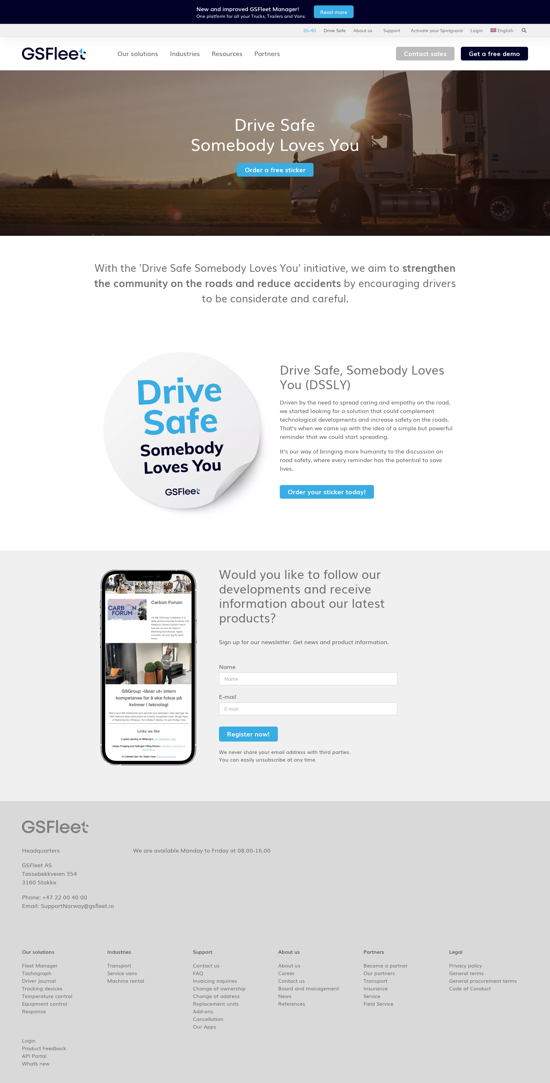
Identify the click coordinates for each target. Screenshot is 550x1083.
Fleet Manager (40, 965)
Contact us (206, 965)
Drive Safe (335, 30)
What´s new (36, 1063)
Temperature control (47, 996)
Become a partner (385, 965)
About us (362, 30)
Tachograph (37, 973)
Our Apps (204, 1026)
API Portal (34, 1055)
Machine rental (125, 980)
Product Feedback (44, 1048)
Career (286, 973)
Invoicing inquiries (215, 980)
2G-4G (309, 30)
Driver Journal (39, 980)
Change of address (216, 996)
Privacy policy (465, 965)
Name (227, 667)
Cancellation (208, 1019)
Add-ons (203, 1011)
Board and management (308, 988)
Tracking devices (42, 988)
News (285, 996)
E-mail (227, 696)
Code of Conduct (470, 988)
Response (34, 1011)
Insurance (375, 988)
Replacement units (216, 1003)
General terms (466, 973)
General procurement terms (483, 980)
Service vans (122, 973)
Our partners (379, 973)
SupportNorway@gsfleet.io (77, 905)
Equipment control (44, 1003)
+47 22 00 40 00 (64, 897)
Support (391, 30)
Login (476, 30)
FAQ (198, 973)
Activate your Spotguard (437, 30)
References (291, 1003)
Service (371, 996)
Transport (119, 965)
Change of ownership (219, 988)
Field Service (378, 1003)
